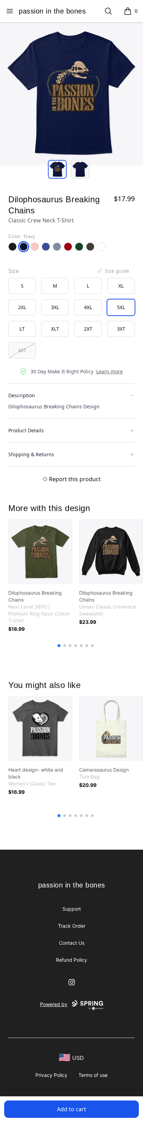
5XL (121, 307)
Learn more (109, 371)
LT (22, 328)
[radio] (22, 286)
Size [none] (13, 271)
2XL (22, 307)
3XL (55, 307)
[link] (40, 552)
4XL (88, 307)
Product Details (26, 430)
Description (21, 395)
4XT (22, 350)
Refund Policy (71, 960)
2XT (88, 328)
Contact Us (71, 943)
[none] (112, 270)
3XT (121, 328)
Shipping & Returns (31, 454)
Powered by (53, 1004)
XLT (55, 328)
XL (121, 285)
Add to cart (71, 1109)
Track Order (71, 926)
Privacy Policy (51, 1075)
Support (71, 909)
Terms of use (93, 1075)
